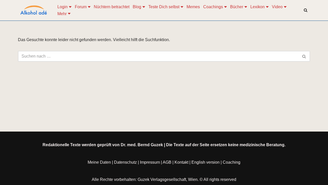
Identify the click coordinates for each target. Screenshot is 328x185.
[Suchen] (306, 10)
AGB (167, 162)
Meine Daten (99, 162)
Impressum (150, 162)
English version (205, 162)
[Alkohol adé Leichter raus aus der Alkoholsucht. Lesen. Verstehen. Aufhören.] (33, 10)
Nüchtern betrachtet (111, 7)
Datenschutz (125, 162)
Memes (193, 7)
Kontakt (181, 162)
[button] (70, 7)
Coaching (231, 162)
